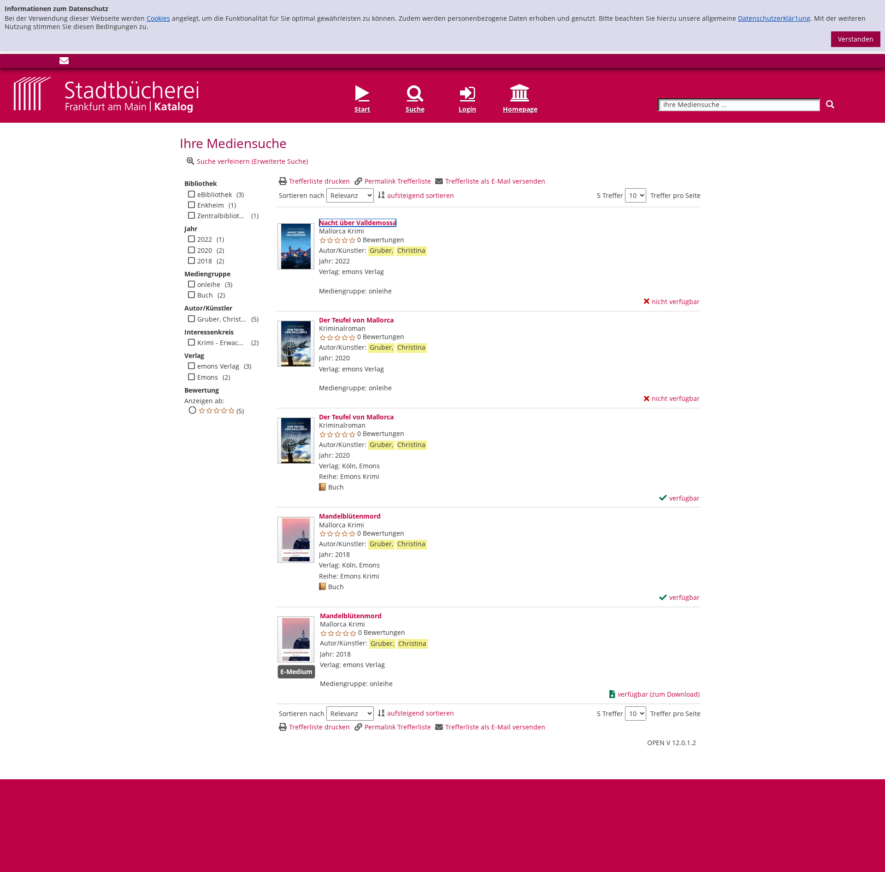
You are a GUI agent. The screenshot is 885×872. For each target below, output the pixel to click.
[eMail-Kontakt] (64, 63)
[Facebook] (18, 63)
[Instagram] (33, 63)
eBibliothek (214, 195)
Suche (415, 109)
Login (467, 109)
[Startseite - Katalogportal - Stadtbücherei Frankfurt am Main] (106, 94)
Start (362, 109)
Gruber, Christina (222, 319)
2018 (204, 261)
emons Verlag (218, 366)
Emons (207, 377)
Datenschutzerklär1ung (774, 18)
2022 (204, 239)
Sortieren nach (301, 195)
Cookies (158, 18)
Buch (205, 295)
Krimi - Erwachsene (222, 343)
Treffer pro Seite (675, 195)
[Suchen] (830, 104)
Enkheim (210, 205)
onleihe (208, 285)
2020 (204, 250)
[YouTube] (48, 63)
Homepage (520, 109)
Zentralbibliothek (222, 216)
